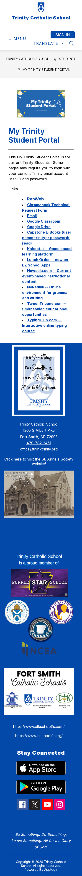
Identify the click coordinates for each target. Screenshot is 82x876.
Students (67, 59)
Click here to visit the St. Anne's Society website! (38, 461)
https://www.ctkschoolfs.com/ (39, 726)
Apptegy (50, 869)
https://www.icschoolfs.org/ (39, 735)
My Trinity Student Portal (46, 70)
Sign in (62, 34)
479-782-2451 (38, 443)
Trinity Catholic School (27, 59)
